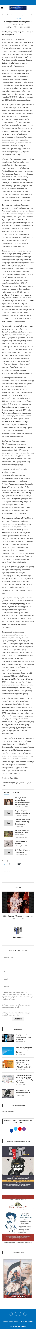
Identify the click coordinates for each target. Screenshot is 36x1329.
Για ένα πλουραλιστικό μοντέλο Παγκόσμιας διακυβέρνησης (22, 822)
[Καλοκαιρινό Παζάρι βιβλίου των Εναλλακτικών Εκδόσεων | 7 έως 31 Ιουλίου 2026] (8, 1064)
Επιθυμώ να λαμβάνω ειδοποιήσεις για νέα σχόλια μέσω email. (16, 1006)
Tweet (5, 864)
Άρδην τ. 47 (6, 872)
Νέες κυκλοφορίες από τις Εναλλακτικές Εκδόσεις (24, 1050)
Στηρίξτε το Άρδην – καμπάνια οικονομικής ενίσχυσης (23, 1037)
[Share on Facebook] (16, 880)
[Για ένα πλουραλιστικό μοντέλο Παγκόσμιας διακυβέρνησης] (8, 823)
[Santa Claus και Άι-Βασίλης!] (8, 843)
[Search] (34, 8)
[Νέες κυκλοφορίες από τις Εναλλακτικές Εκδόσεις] (8, 1051)
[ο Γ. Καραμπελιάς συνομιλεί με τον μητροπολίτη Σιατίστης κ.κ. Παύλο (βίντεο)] (8, 802)
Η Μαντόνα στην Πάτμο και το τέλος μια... (18, 916)
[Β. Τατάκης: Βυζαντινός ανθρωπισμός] (8, 852)
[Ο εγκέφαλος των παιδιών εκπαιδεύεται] (8, 813)
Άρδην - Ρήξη (13, 27)
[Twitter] (15, 1314)
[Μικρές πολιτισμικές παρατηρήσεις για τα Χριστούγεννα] (8, 834)
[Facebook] (15, 2)
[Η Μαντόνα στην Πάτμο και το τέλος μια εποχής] (18, 902)
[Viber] (24, 1314)
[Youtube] (20, 1314)
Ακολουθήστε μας (8, 1111)
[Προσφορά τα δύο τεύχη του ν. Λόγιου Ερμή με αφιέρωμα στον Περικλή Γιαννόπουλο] (8, 1079)
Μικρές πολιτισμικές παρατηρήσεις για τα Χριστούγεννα (22, 833)
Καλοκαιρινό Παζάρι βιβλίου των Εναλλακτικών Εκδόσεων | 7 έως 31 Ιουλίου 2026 (24, 1064)
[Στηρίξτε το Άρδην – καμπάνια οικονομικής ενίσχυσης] (8, 1038)
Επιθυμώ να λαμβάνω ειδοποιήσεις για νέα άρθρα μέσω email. (16, 1014)
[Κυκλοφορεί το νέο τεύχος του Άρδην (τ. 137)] (8, 1093)
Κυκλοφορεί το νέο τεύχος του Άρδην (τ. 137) (25, 1092)
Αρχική (4, 15)
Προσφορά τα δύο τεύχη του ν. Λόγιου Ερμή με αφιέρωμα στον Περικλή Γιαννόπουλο (24, 1079)
